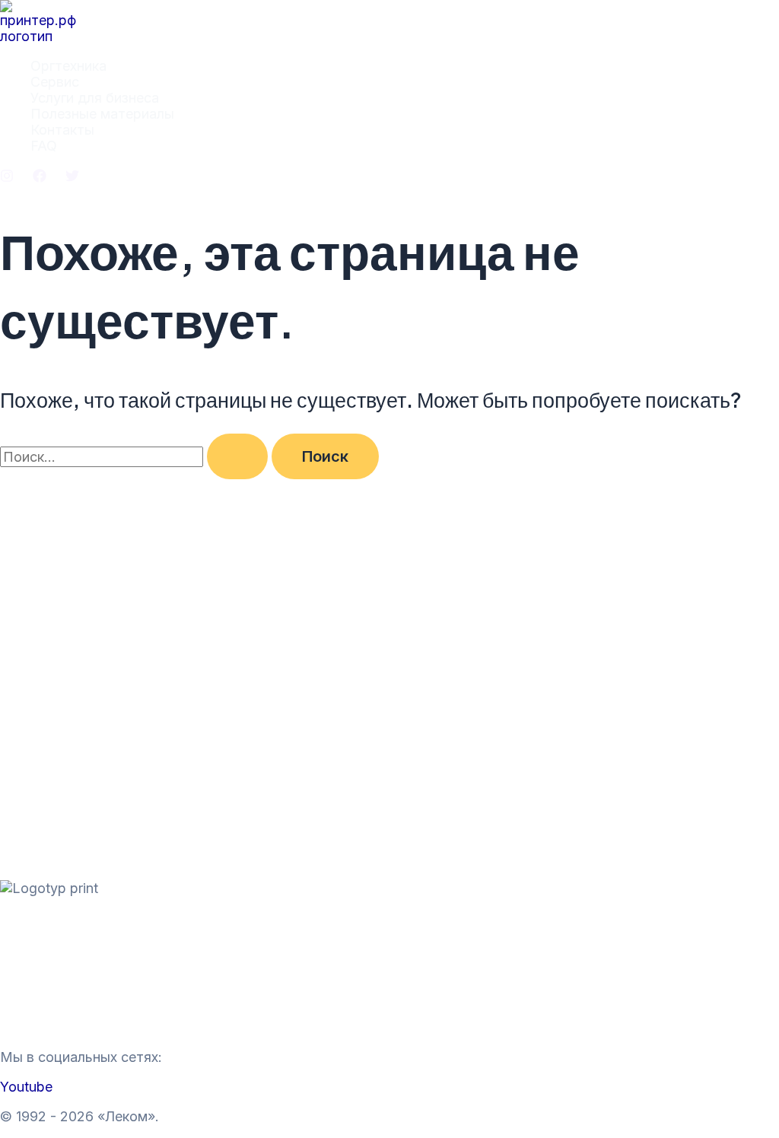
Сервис (54, 82)
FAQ (43, 146)
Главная (27, 918)
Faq (12, 1027)
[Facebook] (39, 178)
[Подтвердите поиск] (237, 456)
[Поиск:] (136, 457)
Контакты (62, 130)
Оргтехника (68, 66)
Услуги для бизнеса (94, 98)
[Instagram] (7, 178)
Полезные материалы (102, 114)
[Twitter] (72, 178)
